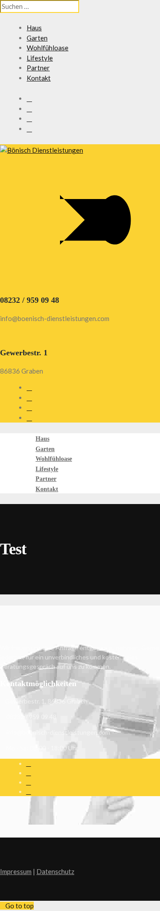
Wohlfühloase (47, 48)
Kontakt (39, 78)
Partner (38, 68)
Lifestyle (40, 58)
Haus (34, 28)
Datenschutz (55, 871)
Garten (37, 38)
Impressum (16, 871)
